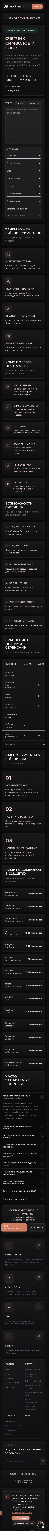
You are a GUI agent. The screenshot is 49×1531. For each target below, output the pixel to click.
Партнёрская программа (31, 1407)
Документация (12, 1382)
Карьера (9, 1378)
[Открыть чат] (40, 1524)
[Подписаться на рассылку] (43, 1461)
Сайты (8, 1434)
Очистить (20, 103)
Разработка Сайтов (30, 1375)
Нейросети (10, 1430)
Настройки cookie (24, 1524)
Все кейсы (10, 1421)
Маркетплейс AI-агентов (33, 1386)
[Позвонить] (25, 6)
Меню (37, 6)
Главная (8, 1369)
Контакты (9, 1387)
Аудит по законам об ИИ (33, 1393)
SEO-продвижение (31, 1400)
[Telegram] (29, 6)
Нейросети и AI (32, 1369)
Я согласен (22, 1518)
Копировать (34, 103)
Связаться (37, 1227)
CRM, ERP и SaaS (33, 1381)
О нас (7, 1374)
